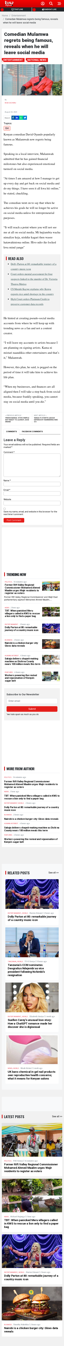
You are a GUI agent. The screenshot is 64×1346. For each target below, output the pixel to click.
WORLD (25, 913)
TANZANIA (12, 962)
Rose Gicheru (10, 103)
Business (8, 1325)
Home (5, 15)
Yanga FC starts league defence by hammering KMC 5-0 (46, 420)
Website (7, 499)
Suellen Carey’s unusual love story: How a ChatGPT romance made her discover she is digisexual (30, 1023)
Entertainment (18, 15)
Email (7, 490)
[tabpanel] (32, 480)
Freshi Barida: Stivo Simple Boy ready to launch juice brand (17, 420)
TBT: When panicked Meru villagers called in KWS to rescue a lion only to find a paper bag (22, 613)
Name (7, 480)
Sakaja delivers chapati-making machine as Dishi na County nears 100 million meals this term (22, 661)
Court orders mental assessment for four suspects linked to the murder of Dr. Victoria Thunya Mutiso (34, 279)
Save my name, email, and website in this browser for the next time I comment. (30, 512)
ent (7, 128)
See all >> (54, 872)
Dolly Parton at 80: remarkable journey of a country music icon (21, 629)
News (10, 1068)
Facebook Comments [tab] (32, 432)
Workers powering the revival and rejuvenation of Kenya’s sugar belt (21, 678)
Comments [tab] (11, 432)
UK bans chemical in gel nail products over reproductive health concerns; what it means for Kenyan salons (31, 1075)
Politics (7, 1161)
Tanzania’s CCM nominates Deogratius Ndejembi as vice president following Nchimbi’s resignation (26, 970)
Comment (9, 452)
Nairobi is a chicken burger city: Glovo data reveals (21, 644)
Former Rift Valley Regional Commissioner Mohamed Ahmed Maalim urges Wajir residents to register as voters (22, 589)
